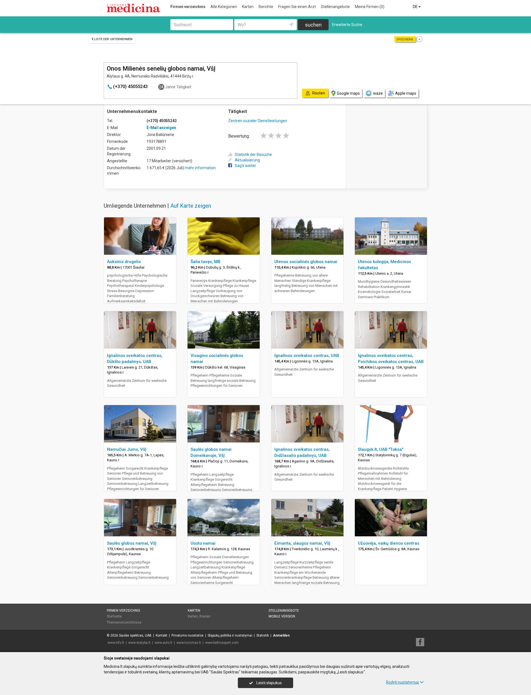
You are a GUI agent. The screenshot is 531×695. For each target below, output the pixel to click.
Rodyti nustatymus (402, 682)
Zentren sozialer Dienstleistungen (257, 121)
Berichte (266, 6)
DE (415, 6)
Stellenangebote (335, 6)
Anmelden (281, 635)
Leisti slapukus (269, 683)
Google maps (348, 93)
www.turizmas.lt (188, 643)
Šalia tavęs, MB (205, 261)
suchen (313, 25)
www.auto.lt (163, 643)
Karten (248, 6)
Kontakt (161, 635)
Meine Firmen (369, 6)
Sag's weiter (245, 165)
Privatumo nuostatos (187, 635)
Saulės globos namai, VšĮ (131, 543)
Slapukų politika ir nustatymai (230, 635)
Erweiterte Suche (347, 24)
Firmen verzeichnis (187, 6)
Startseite (114, 616)
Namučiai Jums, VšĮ (126, 449)
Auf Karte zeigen (190, 205)
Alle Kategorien (223, 6)
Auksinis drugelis (124, 261)
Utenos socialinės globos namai (305, 261)
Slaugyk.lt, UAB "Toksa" (380, 449)
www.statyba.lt (139, 643)
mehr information (200, 168)
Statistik (262, 635)
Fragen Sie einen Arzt (297, 6)
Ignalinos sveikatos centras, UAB (306, 355)
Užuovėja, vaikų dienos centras (388, 543)
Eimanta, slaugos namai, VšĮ (302, 543)
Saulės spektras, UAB (135, 635)
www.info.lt (116, 643)
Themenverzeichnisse (124, 622)
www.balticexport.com (222, 643)
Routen (204, 616)
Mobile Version (282, 616)
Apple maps (405, 93)
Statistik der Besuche (253, 154)
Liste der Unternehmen (113, 39)
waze (378, 93)
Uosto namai (203, 543)
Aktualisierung (247, 160)
